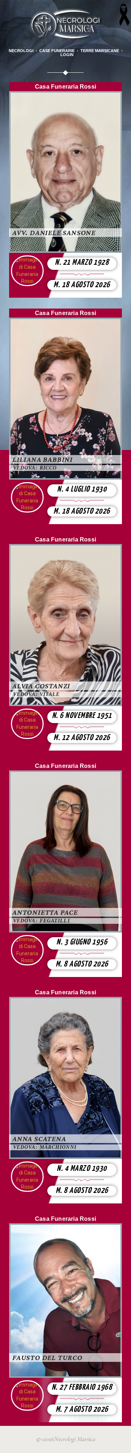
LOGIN (67, 55)
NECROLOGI (21, 51)
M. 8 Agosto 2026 (82, 964)
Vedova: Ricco (35, 468)
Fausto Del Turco (47, 1357)
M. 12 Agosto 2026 (81, 738)
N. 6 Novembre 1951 (82, 716)
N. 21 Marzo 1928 (82, 263)
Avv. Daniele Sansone (54, 233)
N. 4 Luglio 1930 (82, 489)
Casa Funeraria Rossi (65, 87)
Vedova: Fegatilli (41, 920)
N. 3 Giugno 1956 (81, 942)
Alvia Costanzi (41, 686)
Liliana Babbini (42, 459)
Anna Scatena (39, 1139)
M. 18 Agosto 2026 (81, 285)
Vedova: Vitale (36, 694)
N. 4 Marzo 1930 (82, 1169)
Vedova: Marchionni (44, 1147)
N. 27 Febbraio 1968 (82, 1388)
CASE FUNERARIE (57, 51)
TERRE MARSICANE (99, 51)
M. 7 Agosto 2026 (82, 1410)
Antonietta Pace (45, 912)
